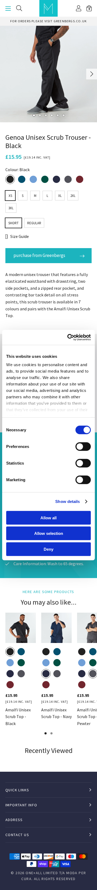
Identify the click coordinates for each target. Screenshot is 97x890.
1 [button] (34, 115)
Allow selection (48, 533)
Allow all (48, 517)
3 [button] (45, 115)
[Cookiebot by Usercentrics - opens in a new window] (68, 337)
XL (60, 195)
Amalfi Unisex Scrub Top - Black (18, 716)
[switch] (83, 446)
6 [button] (63, 115)
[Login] (78, 8)
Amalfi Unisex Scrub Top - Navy (56, 713)
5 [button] (57, 115)
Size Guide (19, 236)
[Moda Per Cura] (48, 8)
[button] (89, 8)
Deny (48, 549)
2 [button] (40, 115)
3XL (10, 208)
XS (10, 195)
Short (13, 223)
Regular (34, 223)
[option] (48, 74)
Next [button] (91, 74)
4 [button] (51, 115)
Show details (67, 501)
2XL (72, 195)
